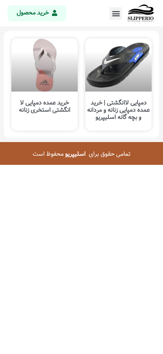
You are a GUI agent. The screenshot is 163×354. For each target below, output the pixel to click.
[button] (116, 13)
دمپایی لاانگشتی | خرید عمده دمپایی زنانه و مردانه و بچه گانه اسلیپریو (118, 110)
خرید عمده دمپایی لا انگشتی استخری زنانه (45, 106)
